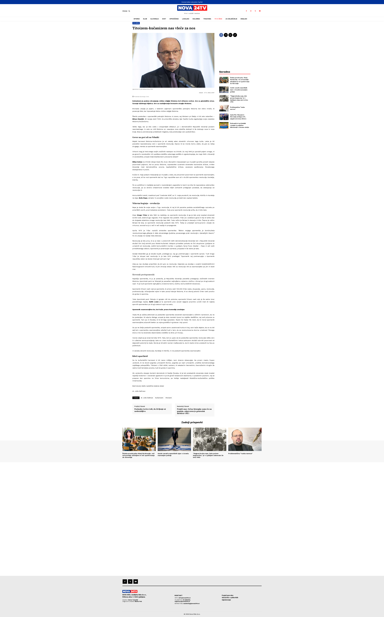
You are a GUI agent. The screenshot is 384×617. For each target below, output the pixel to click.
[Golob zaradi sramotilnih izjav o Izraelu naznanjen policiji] (223, 89)
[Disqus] (192, 489)
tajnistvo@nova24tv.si (182, 601)
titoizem (169, 398)
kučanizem (159, 398)
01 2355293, (187, 600)
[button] (126, 11)
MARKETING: (179, 603)
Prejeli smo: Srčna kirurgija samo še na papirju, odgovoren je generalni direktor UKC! (194, 411)
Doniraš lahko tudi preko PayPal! (192, 2)
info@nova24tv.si (184, 598)
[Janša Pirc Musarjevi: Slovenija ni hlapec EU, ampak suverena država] (223, 116)
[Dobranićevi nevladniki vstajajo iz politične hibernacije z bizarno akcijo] (223, 125)
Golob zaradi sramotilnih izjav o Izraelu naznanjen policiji (238, 90)
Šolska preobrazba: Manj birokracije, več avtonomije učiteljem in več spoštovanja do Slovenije (239, 80)
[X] (255, 11)
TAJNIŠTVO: (179, 600)
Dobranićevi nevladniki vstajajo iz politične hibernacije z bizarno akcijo (239, 125)
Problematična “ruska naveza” (240, 453)
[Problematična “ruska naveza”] (223, 108)
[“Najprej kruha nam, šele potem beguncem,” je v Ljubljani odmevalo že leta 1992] (223, 98)
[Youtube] (260, 11)
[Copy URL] (235, 35)
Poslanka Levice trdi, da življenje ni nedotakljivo (150, 410)
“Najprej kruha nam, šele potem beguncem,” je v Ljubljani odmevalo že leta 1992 (239, 99)
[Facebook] (246, 11)
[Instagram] (251, 11)
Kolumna (136, 23)
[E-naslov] (230, 35)
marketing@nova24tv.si (191, 603)
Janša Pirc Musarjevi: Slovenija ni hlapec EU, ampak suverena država (238, 117)
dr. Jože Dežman (147, 398)
